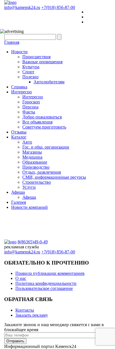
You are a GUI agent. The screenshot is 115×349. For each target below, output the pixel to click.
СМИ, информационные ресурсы (54, 177)
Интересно (21, 91)
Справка (19, 86)
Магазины (32, 152)
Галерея (18, 202)
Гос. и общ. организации (45, 147)
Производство (35, 167)
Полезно (30, 76)
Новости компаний (29, 207)
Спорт (28, 71)
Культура (30, 66)
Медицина (32, 157)
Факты (28, 112)
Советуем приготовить (44, 127)
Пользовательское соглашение (44, 288)
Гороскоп (31, 102)
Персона (30, 107)
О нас (20, 278)
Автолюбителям (48, 81)
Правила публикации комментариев (50, 273)
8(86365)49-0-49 (33, 241)
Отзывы (19, 132)
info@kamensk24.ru (22, 7)
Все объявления (37, 122)
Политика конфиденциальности (45, 283)
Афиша (18, 192)
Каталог (19, 137)
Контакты (24, 310)
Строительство (36, 182)
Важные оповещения (42, 61)
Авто (27, 142)
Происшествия (36, 56)
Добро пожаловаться (42, 117)
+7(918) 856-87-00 (58, 7)
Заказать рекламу (31, 315)
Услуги (29, 187)
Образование (34, 162)
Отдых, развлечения (41, 172)
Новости (19, 51)
